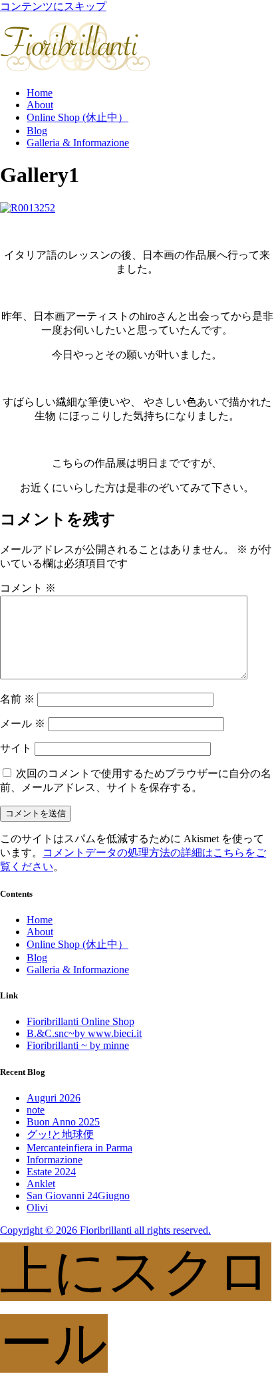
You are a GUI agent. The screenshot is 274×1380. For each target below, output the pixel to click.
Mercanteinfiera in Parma (79, 1147)
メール (22, 723)
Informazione (54, 1159)
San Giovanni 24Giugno (78, 1195)
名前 (17, 699)
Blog (37, 130)
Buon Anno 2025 (63, 1121)
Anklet (41, 1183)
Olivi (37, 1207)
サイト (16, 748)
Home (40, 92)
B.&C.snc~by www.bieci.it (84, 1033)
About (40, 104)
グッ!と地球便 (60, 1134)
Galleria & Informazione (78, 142)
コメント (28, 588)
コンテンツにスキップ (53, 6)
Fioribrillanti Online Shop (80, 1021)
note (36, 1109)
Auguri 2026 (53, 1097)
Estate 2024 (51, 1171)
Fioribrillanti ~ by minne (78, 1045)
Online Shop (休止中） (77, 117)
